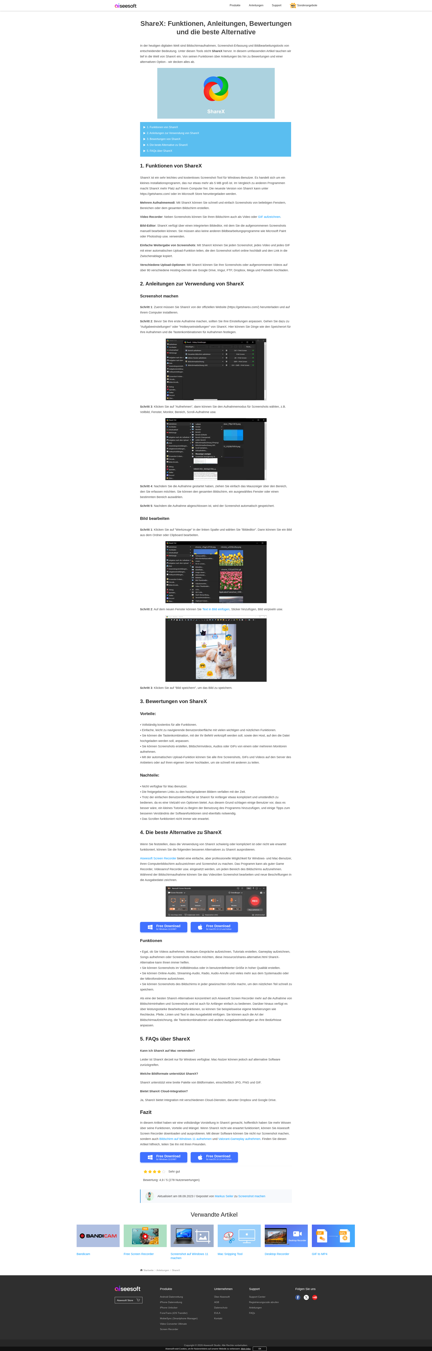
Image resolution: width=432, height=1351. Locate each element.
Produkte (235, 5)
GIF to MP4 (319, 1254)
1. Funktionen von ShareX (162, 127)
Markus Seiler (224, 1196)
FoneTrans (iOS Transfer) (173, 1313)
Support (276, 5)
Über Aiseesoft (222, 1296)
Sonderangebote (307, 5)
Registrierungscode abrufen (264, 1302)
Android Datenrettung (171, 1296)
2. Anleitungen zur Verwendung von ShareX (173, 133)
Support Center (257, 1296)
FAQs (252, 1313)
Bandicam (83, 1254)
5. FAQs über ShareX (159, 150)
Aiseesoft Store (125, 1300)
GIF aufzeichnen (269, 217)
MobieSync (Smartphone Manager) (179, 1318)
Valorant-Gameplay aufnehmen (239, 1139)
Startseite (148, 1270)
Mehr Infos (246, 1349)
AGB (216, 1302)
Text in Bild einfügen (216, 609)
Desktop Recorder (277, 1254)
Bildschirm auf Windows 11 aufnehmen (185, 1139)
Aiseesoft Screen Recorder (158, 858)
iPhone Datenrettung (171, 1302)
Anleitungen (256, 5)
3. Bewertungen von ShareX (164, 139)
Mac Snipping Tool (230, 1254)
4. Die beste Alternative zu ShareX (167, 144)
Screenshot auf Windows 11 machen (189, 1256)
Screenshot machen (251, 1196)
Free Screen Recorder (139, 1254)
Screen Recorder (169, 1329)
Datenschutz (220, 1307)
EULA (217, 1313)
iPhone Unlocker (169, 1307)
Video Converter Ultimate (173, 1323)
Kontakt (218, 1318)
